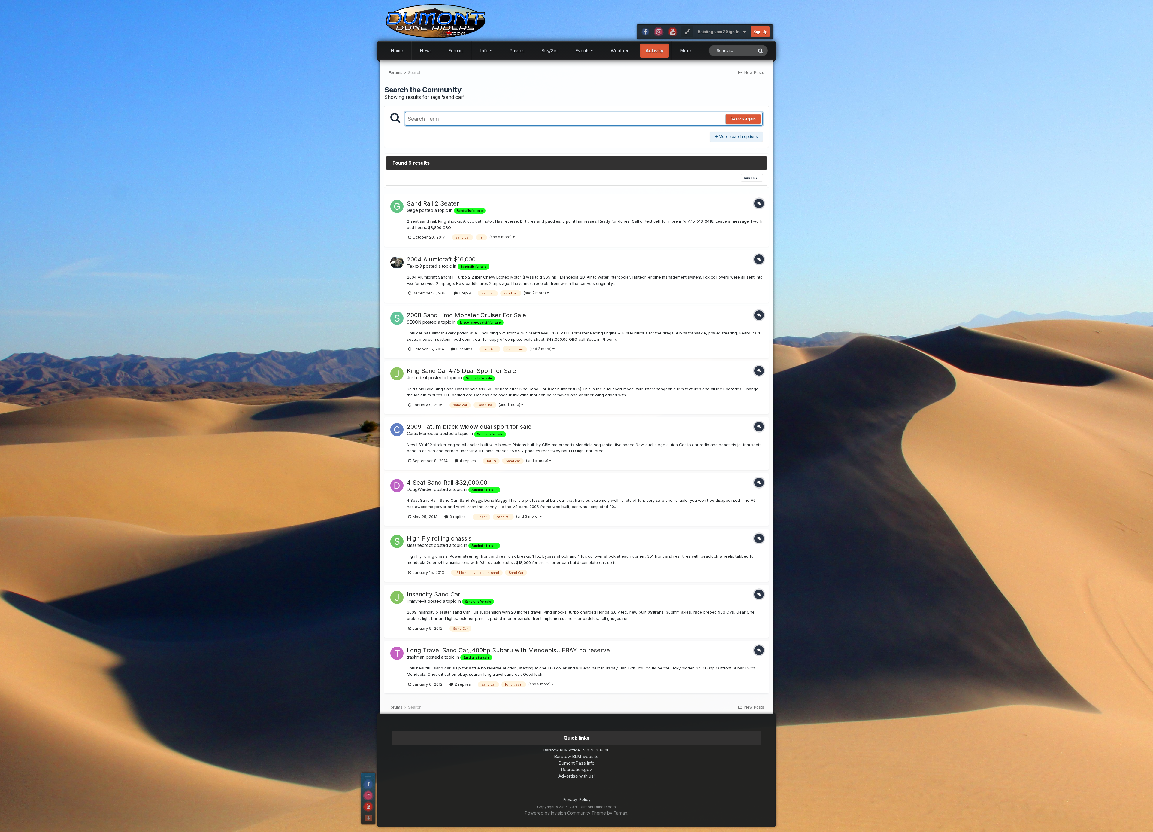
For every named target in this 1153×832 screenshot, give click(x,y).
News (426, 50)
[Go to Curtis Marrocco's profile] (397, 429)
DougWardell (420, 489)
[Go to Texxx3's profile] (397, 262)
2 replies (462, 684)
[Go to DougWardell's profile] (397, 485)
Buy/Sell (550, 50)
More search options (738, 136)
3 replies (463, 348)
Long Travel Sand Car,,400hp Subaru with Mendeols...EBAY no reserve (508, 650)
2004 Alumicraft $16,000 (441, 259)
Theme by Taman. (609, 812)
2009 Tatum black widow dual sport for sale (469, 426)
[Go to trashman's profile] (397, 653)
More (685, 50)
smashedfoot (420, 545)
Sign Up (760, 31)
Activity (655, 50)
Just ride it (417, 377)
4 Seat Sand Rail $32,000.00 (447, 482)
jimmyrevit (416, 601)
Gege (412, 210)
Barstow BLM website (576, 756)
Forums (456, 50)
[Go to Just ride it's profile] (397, 373)
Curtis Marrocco (422, 433)
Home (397, 50)
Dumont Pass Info (577, 763)
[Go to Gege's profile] (397, 206)
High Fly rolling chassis (439, 538)
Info (484, 50)
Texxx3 (414, 266)
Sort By (751, 178)
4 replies (467, 460)
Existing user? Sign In (720, 31)
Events (583, 50)
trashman (416, 657)
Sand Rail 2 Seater (433, 203)
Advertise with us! (576, 776)
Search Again (743, 119)
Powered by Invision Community (557, 812)
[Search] (760, 50)
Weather (620, 50)
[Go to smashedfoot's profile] (397, 541)
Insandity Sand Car (433, 594)
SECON (414, 322)
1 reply (464, 293)
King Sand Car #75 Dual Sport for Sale (461, 370)
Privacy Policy (577, 799)
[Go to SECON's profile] (397, 318)
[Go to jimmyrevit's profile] (397, 597)
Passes (517, 50)
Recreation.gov (576, 769)
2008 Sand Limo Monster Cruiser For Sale (466, 315)
